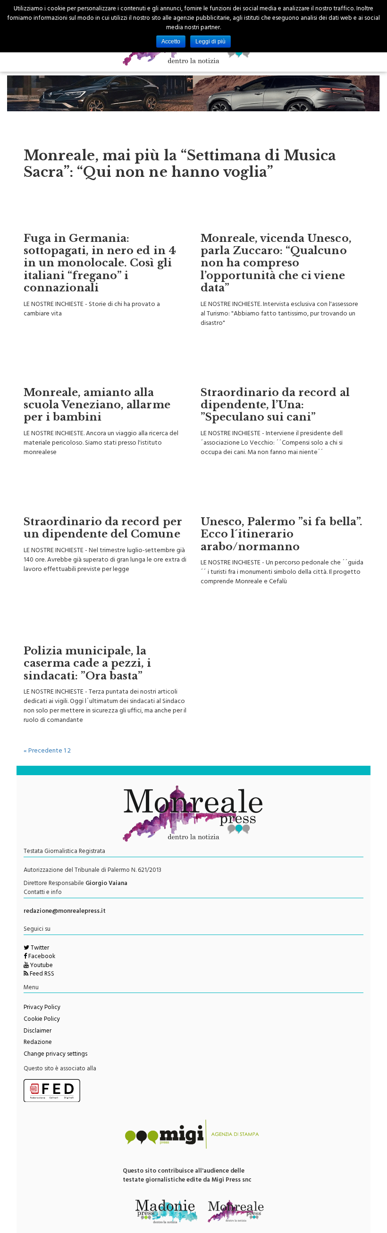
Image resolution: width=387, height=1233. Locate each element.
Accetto (170, 41)
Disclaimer (37, 1031)
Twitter (39, 948)
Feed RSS (41, 974)
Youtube (41, 966)
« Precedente (43, 751)
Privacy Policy (42, 1008)
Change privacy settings (55, 1054)
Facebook (41, 957)
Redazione (38, 1043)
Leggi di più (210, 41)
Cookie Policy (42, 1020)
